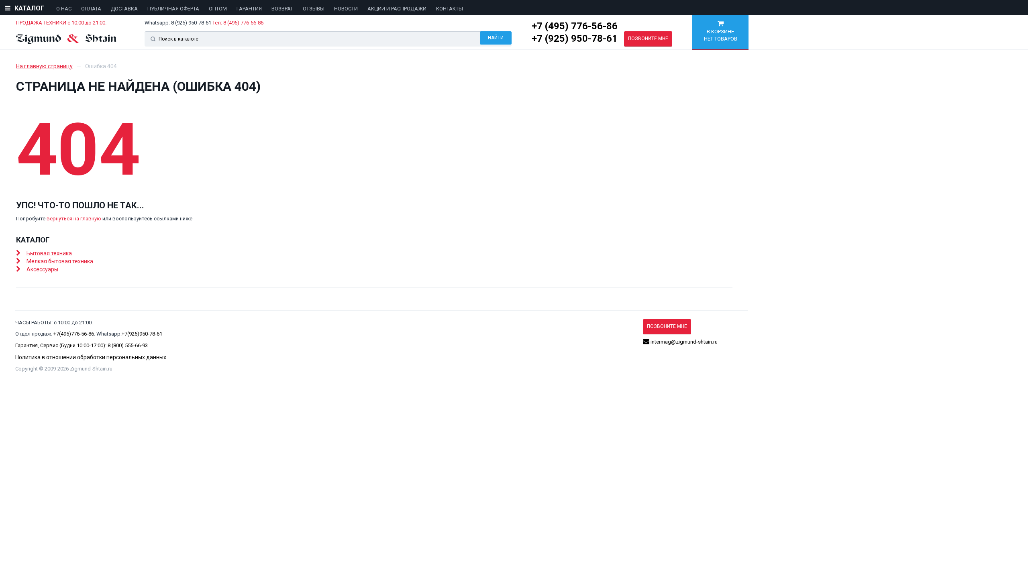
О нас (63, 9)
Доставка (124, 9)
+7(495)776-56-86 (73, 334)
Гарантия (249, 9)
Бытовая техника (49, 253)
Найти (496, 38)
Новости (346, 9)
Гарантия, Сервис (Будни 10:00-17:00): (61, 345)
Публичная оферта (173, 9)
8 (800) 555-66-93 (128, 345)
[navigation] (259, 8)
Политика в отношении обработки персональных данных (90, 357)
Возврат (282, 9)
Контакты (449, 9)
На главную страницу (44, 66)
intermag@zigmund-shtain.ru (683, 342)
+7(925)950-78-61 (142, 334)
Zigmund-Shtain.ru (91, 369)
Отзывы (313, 9)
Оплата (91, 9)
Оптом (218, 9)
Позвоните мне (648, 38)
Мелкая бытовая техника (60, 261)
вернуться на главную (74, 219)
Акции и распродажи (396, 9)
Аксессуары (42, 269)
